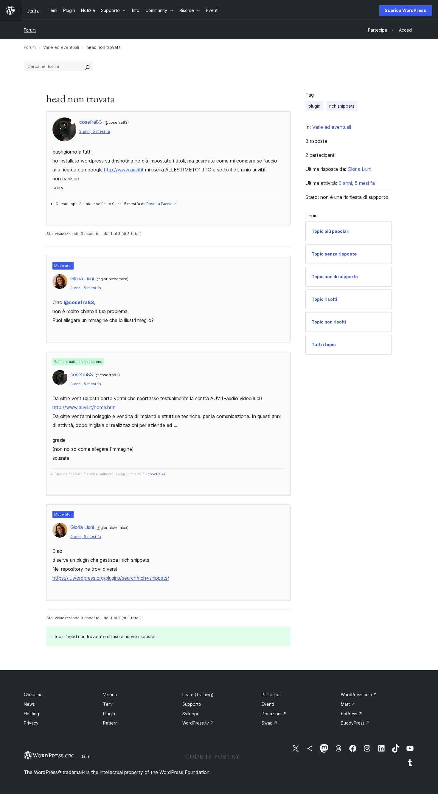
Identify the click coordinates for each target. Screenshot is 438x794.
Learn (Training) (198, 694)
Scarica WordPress (405, 10)
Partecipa (271, 694)
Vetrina (110, 694)
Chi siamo (33, 694)
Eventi (268, 704)
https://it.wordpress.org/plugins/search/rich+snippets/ (110, 578)
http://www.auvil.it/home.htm (84, 407)
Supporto (191, 704)
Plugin (109, 713)
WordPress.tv (198, 722)
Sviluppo (191, 713)
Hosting (31, 713)
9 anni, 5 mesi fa (94, 131)
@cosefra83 (79, 302)
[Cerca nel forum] (87, 66)
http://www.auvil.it (124, 170)
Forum (30, 29)
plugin (314, 106)
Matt (348, 704)
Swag (270, 722)
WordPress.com (359, 694)
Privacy (31, 722)
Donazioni (274, 713)
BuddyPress (355, 722)
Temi (108, 704)
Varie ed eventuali (61, 47)
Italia (85, 756)
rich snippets (342, 106)
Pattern (110, 722)
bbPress (351, 713)
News (29, 704)
